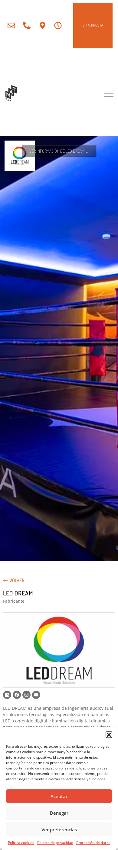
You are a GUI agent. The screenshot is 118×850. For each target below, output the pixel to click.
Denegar (59, 813)
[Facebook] (17, 695)
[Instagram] (26, 695)
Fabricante (14, 601)
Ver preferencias (59, 829)
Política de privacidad (55, 842)
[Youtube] (36, 695)
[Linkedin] (7, 695)
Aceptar (59, 796)
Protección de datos (93, 842)
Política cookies (21, 842)
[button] (109, 735)
